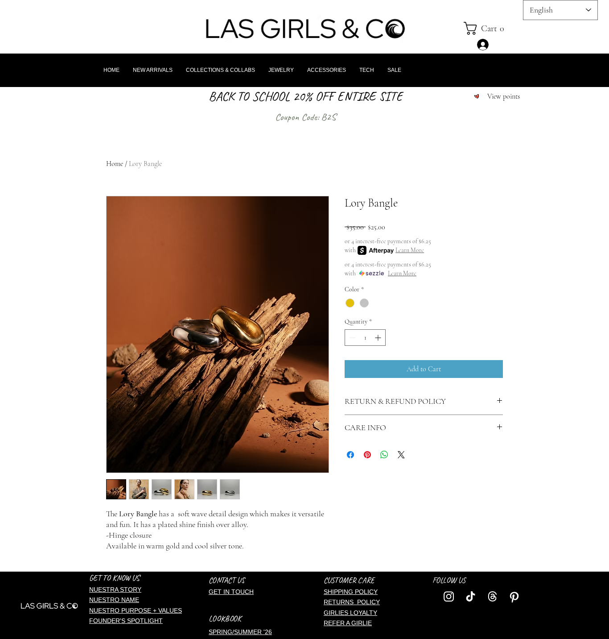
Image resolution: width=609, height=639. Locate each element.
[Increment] (378, 337)
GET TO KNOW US (114, 578)
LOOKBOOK (225, 618)
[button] (491, 28)
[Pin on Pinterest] (367, 454)
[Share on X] (401, 454)
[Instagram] (448, 596)
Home (114, 163)
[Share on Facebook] (350, 454)
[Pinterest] (514, 596)
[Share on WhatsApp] (384, 454)
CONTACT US (227, 580)
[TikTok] (470, 596)
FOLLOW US (448, 580)
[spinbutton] (365, 337)
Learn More (409, 250)
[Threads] (492, 596)
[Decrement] (351, 337)
